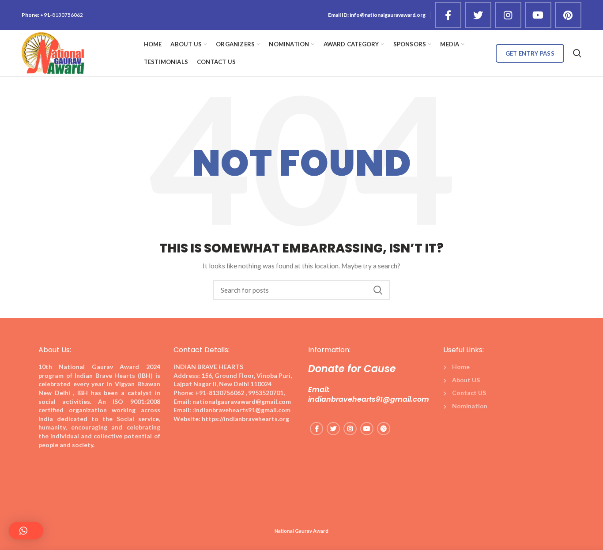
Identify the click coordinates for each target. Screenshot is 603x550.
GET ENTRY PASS (529, 53)
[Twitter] (478, 15)
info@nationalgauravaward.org (388, 14)
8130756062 (67, 14)
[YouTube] (538, 15)
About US (466, 380)
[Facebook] (448, 15)
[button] (26, 530)
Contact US (469, 392)
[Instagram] (508, 15)
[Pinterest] (568, 15)
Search (378, 290)
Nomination (469, 406)
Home (461, 366)
